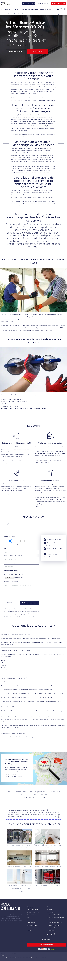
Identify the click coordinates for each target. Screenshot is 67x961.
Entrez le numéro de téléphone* (13, 555)
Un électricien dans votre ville (55, 920)
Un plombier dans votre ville (54, 914)
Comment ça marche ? (20, 9)
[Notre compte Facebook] (61, 9)
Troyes (46, 87)
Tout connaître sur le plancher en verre (47, 846)
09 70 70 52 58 (30, 3)
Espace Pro (50, 909)
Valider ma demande (29, 603)
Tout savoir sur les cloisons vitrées (47, 867)
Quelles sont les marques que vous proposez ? (16, 650)
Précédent (9, 602)
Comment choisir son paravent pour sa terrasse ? (19, 846)
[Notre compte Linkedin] (58, 9)
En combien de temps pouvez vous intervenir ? (16, 635)
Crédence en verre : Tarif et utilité (19, 867)
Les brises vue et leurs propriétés (47, 885)
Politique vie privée (5, 959)
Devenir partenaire (32, 925)
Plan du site (43, 957)
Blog (28, 917)
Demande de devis (15, 52)
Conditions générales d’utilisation (17, 957)
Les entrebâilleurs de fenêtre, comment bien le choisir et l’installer (19, 888)
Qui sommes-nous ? (6, 9)
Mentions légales (5, 957)
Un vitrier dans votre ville (53, 925)
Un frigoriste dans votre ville (54, 928)
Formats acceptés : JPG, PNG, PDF (13, 574)
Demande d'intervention (58, 3)
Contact (29, 930)
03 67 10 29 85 (37, 52)
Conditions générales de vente (32, 957)
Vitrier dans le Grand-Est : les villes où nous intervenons (26, 14)
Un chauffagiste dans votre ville (55, 917)
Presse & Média (31, 920)
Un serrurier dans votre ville (54, 922)
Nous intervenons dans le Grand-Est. (13, 733)
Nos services (50, 930)
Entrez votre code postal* (11, 563)
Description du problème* (11, 581)
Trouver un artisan (45, 9)
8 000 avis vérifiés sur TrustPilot (35, 794)
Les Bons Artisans (7, 953)
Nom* (5, 548)
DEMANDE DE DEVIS (43, 3)
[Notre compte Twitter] (65, 9)
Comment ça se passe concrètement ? (14, 678)
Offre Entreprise (31, 922)
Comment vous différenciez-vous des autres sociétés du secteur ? (22, 707)
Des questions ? (33, 9)
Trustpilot (7, 524)
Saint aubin (36, 812)
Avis (28, 928)
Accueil (7, 14)
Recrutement (50, 912)
